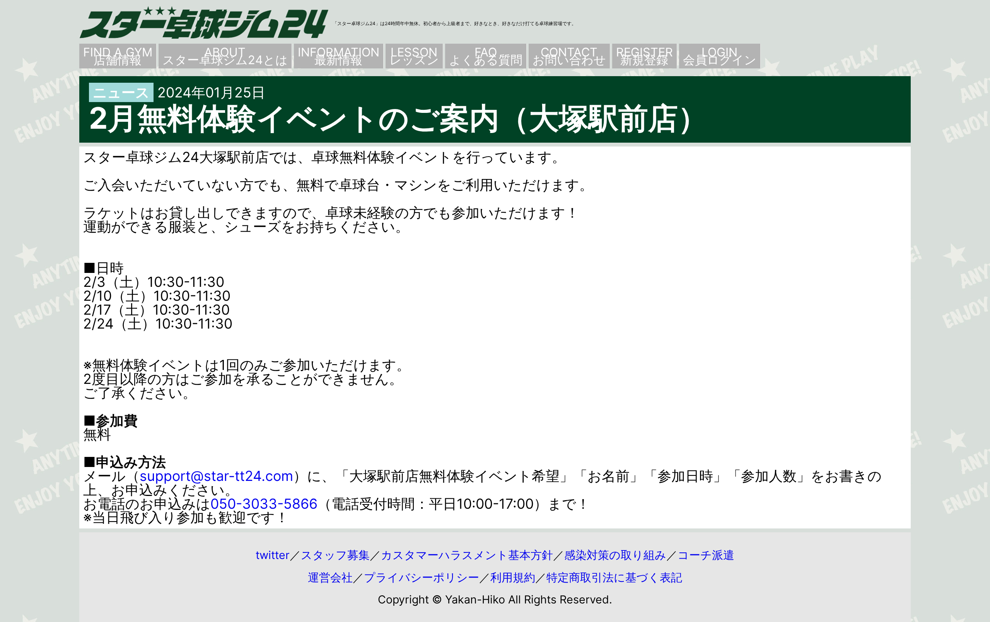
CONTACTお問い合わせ (569, 56)
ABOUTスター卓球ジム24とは (225, 56)
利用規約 (512, 577)
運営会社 (330, 577)
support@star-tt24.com (216, 475)
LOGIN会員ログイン (719, 56)
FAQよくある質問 (485, 56)
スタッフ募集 (335, 555)
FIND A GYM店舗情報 (117, 56)
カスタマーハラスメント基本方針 (467, 555)
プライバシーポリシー (421, 577)
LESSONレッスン (414, 56)
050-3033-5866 (263, 503)
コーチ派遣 (706, 555)
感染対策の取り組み (615, 555)
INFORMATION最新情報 (338, 56)
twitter (273, 555)
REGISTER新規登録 (644, 56)
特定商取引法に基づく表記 (614, 577)
